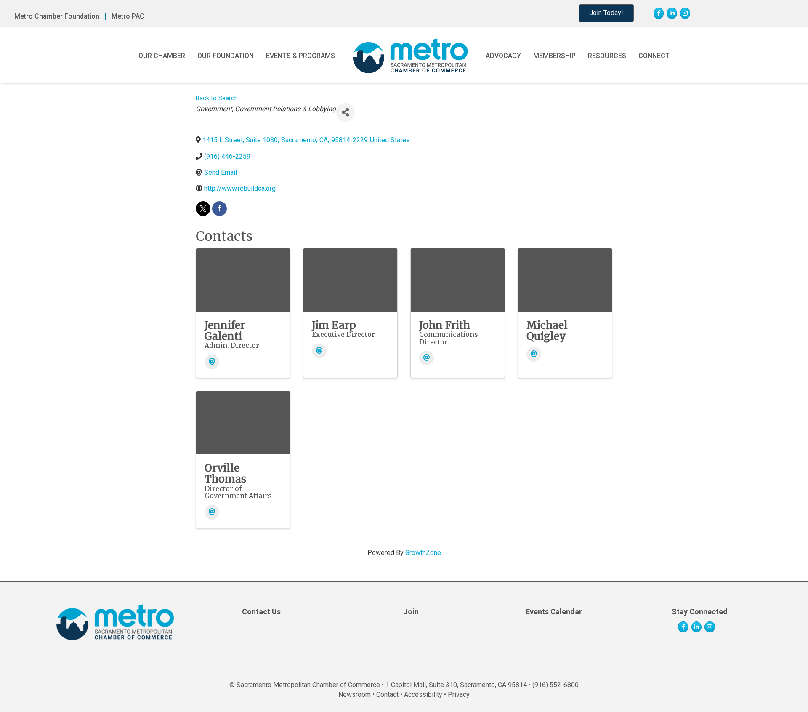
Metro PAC (128, 16)
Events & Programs (300, 56)
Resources (607, 56)
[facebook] (219, 208)
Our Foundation (225, 56)
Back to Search (217, 98)
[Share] (345, 112)
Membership (554, 56)
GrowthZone (423, 553)
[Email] (212, 362)
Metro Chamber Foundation (56, 16)
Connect (654, 56)
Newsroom (354, 695)
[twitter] (203, 208)
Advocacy (503, 56)
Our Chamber (161, 56)
